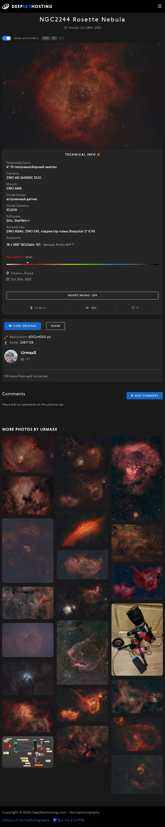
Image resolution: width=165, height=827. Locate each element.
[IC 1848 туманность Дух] (82, 564)
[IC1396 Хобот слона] (27, 603)
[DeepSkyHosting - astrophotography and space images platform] (28, 6)
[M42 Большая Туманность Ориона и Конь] (82, 599)
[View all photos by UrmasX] (11, 356)
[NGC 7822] (137, 774)
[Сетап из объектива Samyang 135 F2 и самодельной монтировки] (137, 639)
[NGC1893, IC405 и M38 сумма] (82, 453)
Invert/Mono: (82, 295)
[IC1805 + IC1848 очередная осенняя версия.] (82, 705)
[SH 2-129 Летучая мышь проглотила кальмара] (82, 652)
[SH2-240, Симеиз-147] (27, 640)
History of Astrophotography (26, 820)
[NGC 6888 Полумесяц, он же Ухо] (27, 550)
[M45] (27, 678)
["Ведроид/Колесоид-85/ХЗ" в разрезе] (27, 752)
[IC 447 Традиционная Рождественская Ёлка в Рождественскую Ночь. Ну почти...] (27, 454)
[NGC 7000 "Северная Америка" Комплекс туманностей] (27, 495)
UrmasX (28, 353)
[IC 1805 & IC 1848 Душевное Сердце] (137, 582)
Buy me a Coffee (71, 820)
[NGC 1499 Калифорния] (82, 529)
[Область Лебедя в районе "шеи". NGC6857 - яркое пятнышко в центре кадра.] (137, 542)
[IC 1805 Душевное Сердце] (82, 491)
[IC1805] (137, 734)
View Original (24, 326)
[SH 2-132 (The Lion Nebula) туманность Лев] (27, 715)
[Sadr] (82, 744)
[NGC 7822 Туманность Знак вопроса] (137, 478)
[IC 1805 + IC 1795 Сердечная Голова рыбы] (137, 696)
